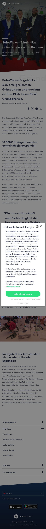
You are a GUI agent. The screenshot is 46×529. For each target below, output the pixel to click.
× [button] (41, 226)
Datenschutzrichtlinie (13, 286)
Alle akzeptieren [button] (23, 293)
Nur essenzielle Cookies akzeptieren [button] (25, 299)
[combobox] (37, 226)
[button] (23, 303)
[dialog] (23, 264)
